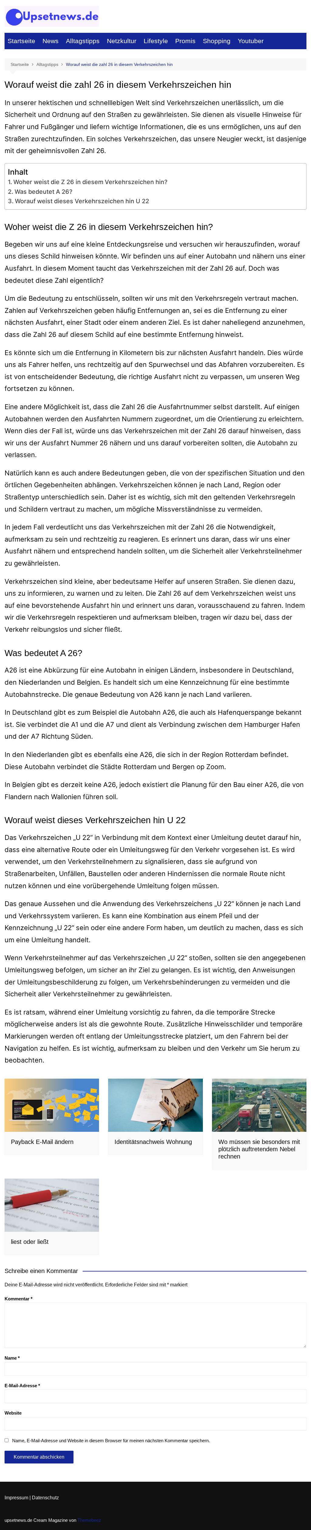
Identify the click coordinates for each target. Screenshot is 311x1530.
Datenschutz (45, 1497)
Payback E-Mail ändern (42, 1141)
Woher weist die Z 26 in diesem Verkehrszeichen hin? (90, 182)
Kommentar (18, 1298)
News (51, 40)
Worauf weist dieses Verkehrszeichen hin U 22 (82, 201)
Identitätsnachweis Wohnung (153, 1141)
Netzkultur (121, 40)
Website (13, 1412)
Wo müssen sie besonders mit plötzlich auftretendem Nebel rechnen (259, 1149)
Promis (185, 40)
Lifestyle (156, 40)
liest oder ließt (30, 1241)
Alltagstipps (83, 40)
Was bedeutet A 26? (43, 191)
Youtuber (251, 40)
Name (12, 1358)
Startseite (21, 40)
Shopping (217, 40)
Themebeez (89, 1520)
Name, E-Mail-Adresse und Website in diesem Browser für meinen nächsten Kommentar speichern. (111, 1440)
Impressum (16, 1497)
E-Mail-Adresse (22, 1385)
